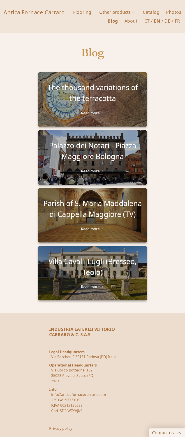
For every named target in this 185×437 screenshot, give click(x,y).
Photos (173, 12)
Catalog (151, 12)
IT (147, 21)
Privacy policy (60, 428)
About (131, 21)
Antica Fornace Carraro (34, 12)
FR (177, 21)
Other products (115, 12)
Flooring (82, 12)
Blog (113, 21)
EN (157, 21)
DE (167, 21)
